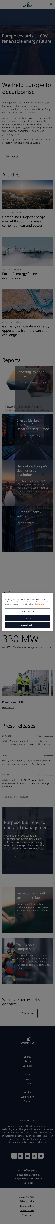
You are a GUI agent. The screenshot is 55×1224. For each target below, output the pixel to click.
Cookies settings (27, 611)
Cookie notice (39, 604)
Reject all (27, 618)
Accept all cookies (27, 625)
